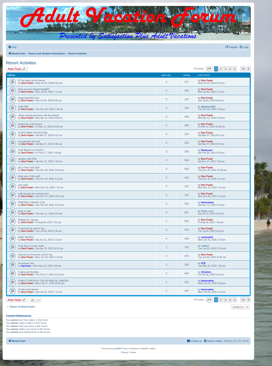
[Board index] (128, 10)
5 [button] (234, 69)
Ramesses (206, 150)
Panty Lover (207, 211)
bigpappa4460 (208, 106)
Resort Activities (21, 63)
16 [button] (243, 69)
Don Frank (27, 83)
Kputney (26, 266)
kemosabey (207, 202)
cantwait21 (207, 237)
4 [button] (230, 69)
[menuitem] (12, 47)
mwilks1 (205, 246)
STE (203, 263)
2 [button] (220, 69)
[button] (209, 68)
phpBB (117, 348)
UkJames (206, 272)
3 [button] (225, 69)
